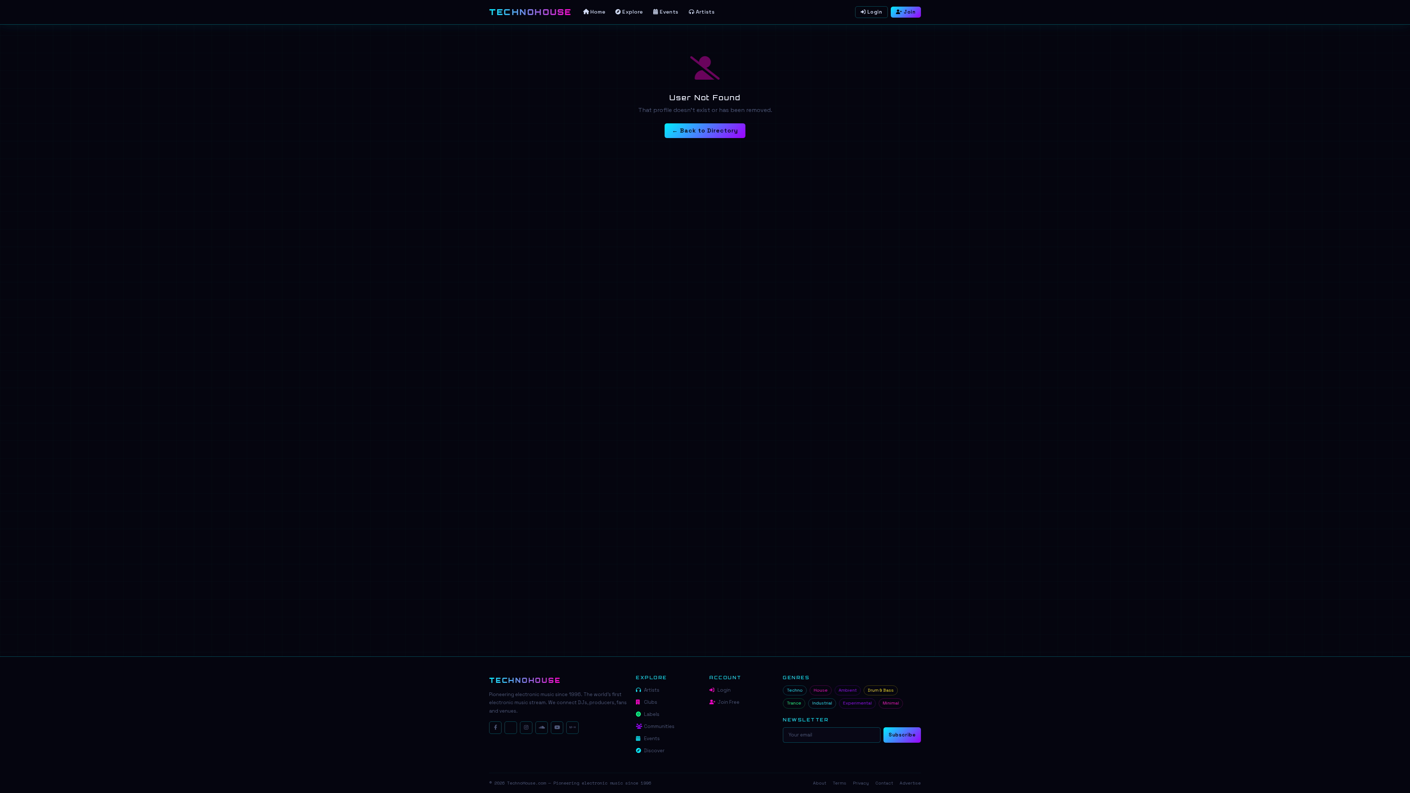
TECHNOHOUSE (525, 680)
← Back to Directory (705, 130)
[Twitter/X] (511, 727)
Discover (654, 750)
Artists (705, 11)
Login (874, 12)
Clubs (650, 702)
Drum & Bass (881, 690)
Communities (659, 726)
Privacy (861, 783)
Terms (839, 783)
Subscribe (902, 735)
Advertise (910, 783)
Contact (884, 783)
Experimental (857, 703)
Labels (651, 714)
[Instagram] (526, 727)
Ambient (848, 690)
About (819, 783)
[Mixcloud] (572, 727)
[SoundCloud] (541, 727)
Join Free (728, 702)
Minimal (891, 703)
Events (669, 11)
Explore (632, 11)
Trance (794, 703)
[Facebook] (495, 727)
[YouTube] (557, 727)
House (821, 690)
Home (597, 11)
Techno (795, 690)
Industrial (822, 703)
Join (910, 12)
